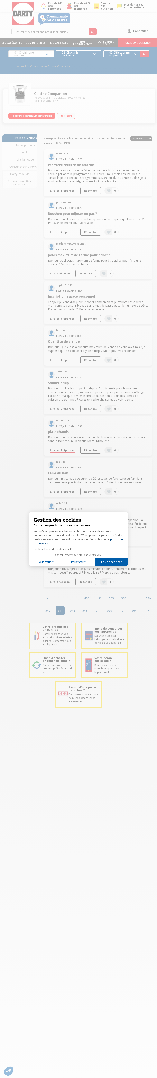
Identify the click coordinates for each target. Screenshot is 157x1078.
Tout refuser (45, 562)
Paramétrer (78, 562)
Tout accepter (111, 562)
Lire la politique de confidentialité (53, 549)
